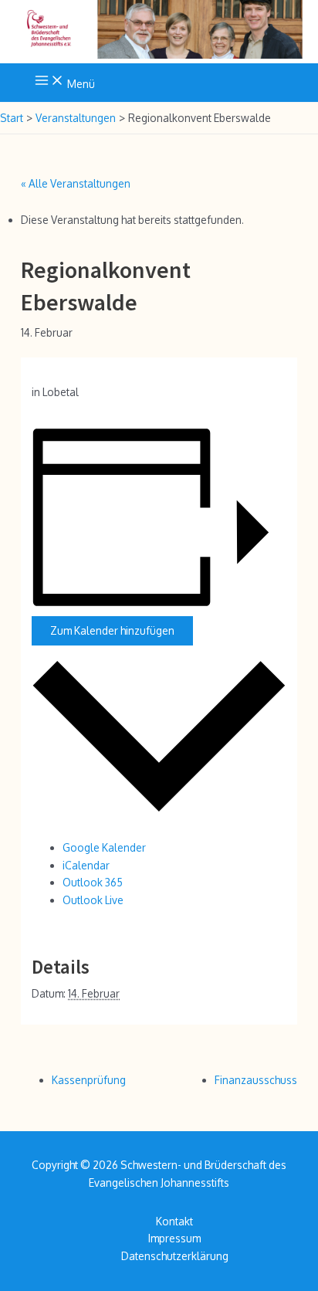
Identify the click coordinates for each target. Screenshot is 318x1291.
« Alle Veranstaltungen (75, 183)
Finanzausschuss (256, 1079)
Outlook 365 (93, 882)
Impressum (174, 1238)
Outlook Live (93, 899)
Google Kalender (104, 847)
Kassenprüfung (89, 1079)
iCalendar (86, 865)
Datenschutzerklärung (174, 1255)
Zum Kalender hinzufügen (112, 630)
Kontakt (174, 1221)
